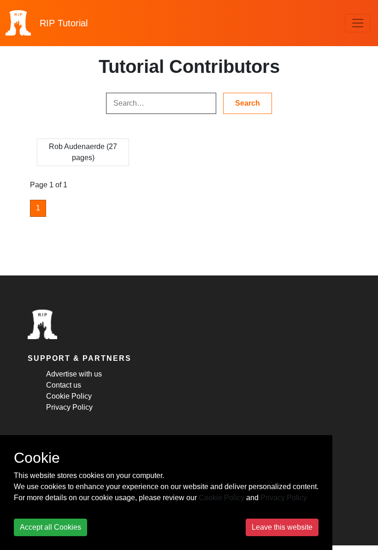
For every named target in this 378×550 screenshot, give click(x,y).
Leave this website (282, 527)
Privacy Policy (69, 407)
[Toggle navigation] (358, 23)
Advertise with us (74, 374)
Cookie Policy (69, 396)
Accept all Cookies (50, 527)
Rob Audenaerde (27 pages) (83, 152)
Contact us (63, 385)
